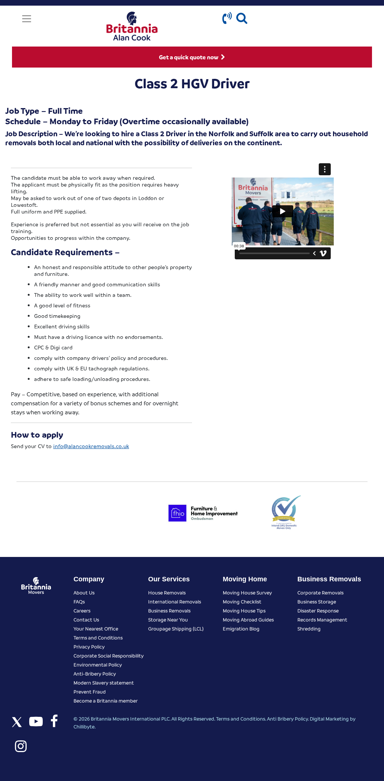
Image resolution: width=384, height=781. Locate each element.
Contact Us (86, 619)
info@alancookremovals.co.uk (91, 445)
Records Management (322, 619)
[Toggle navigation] (26, 19)
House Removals (167, 592)
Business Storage (316, 601)
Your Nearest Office (96, 628)
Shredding (309, 628)
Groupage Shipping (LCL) (176, 628)
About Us (84, 592)
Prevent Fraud (90, 691)
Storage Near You (168, 619)
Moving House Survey (247, 592)
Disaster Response (318, 610)
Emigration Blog (241, 628)
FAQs (79, 601)
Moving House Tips (244, 610)
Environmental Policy (98, 664)
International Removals (174, 601)
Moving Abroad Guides (248, 619)
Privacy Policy (89, 646)
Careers (82, 610)
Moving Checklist (242, 601)
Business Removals (169, 610)
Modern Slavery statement (104, 682)
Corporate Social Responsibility (109, 655)
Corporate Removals (320, 592)
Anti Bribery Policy (287, 718)
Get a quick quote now (189, 57)
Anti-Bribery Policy (95, 673)
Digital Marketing (329, 718)
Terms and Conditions (98, 637)
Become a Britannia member (106, 700)
